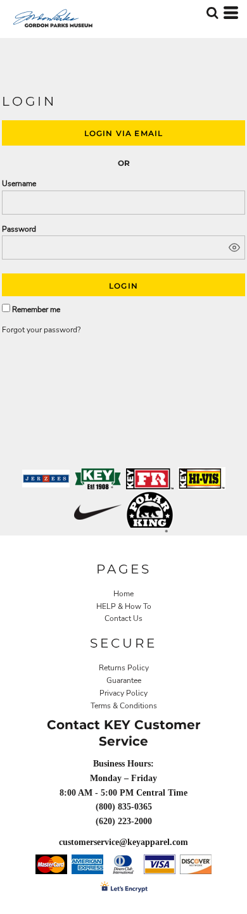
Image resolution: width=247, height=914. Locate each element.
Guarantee (123, 680)
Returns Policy (124, 668)
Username (19, 183)
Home (123, 594)
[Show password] (234, 247)
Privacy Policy (123, 693)
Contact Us (123, 618)
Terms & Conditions (124, 706)
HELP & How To (123, 606)
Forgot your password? (41, 330)
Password (19, 229)
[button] (212, 12)
